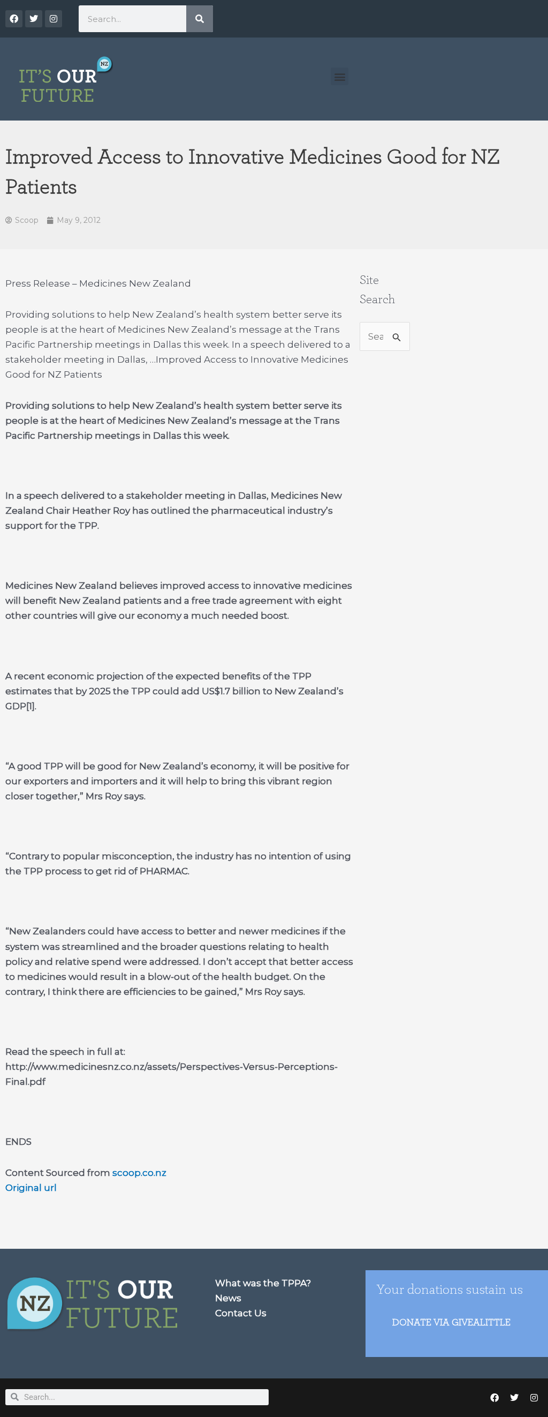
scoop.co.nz (139, 1172)
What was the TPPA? (263, 1283)
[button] (339, 76)
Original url (31, 1187)
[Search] (199, 18)
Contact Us (241, 1313)
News (228, 1298)
